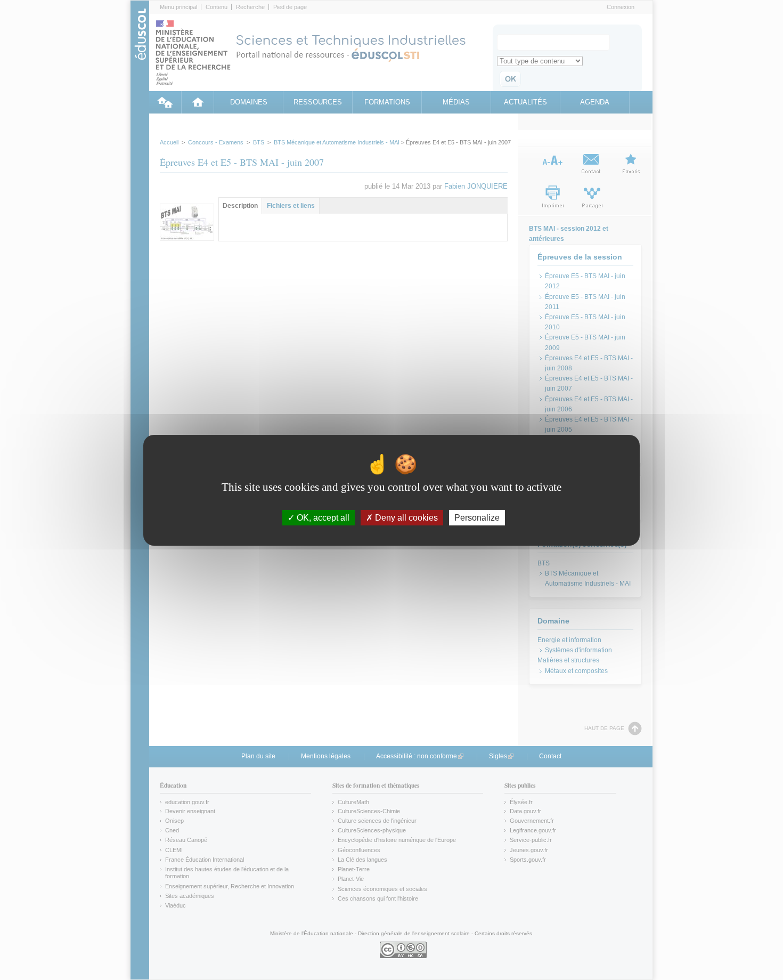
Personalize (477, 517)
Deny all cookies (405, 517)
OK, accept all (322, 517)
